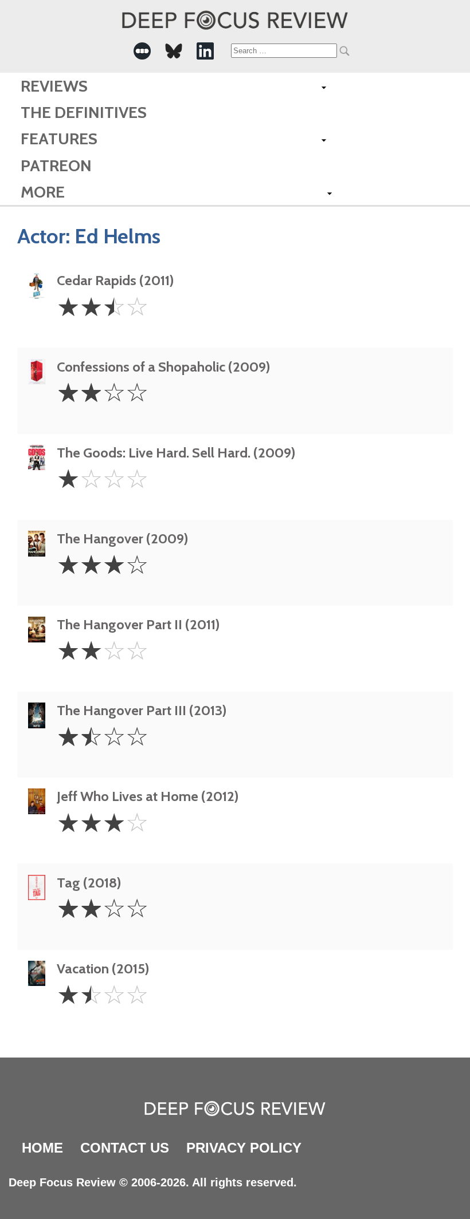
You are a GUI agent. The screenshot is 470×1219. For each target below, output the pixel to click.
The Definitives (84, 112)
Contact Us (124, 1147)
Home (42, 1147)
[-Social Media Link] (142, 51)
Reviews (54, 86)
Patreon (56, 165)
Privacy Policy (243, 1147)
